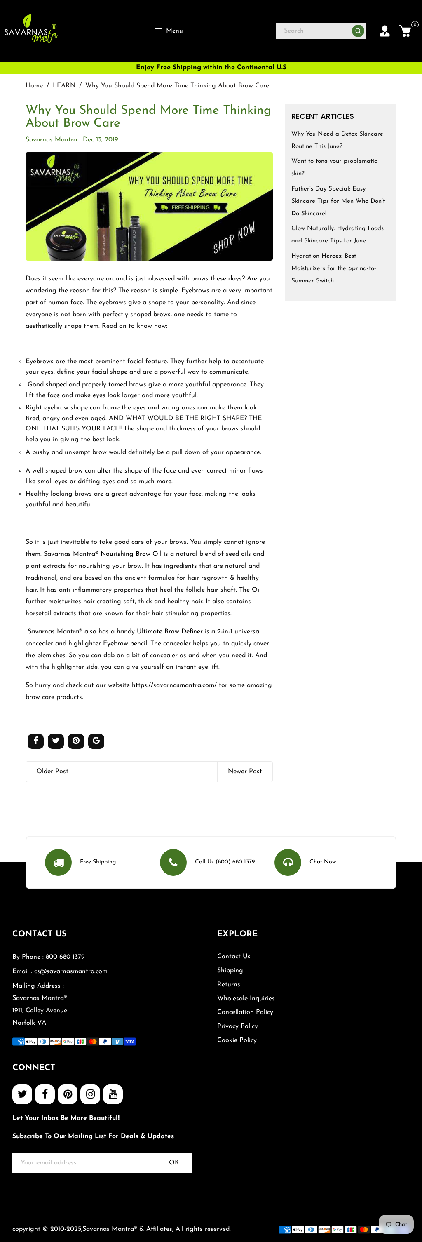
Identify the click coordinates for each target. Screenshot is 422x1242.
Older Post (52, 771)
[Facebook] (45, 1094)
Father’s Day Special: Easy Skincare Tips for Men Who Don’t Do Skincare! (338, 201)
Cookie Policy (237, 1040)
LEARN (64, 85)
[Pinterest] (67, 1094)
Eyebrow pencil (125, 643)
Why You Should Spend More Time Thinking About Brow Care (148, 117)
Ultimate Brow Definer (170, 631)
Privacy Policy (237, 1026)
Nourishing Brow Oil (132, 554)
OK (174, 1163)
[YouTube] (113, 1094)
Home (34, 85)
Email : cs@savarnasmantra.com (60, 971)
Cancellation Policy (245, 1012)
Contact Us (234, 956)
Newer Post (245, 771)
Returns (228, 984)
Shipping (230, 970)
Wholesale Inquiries (246, 998)
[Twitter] (22, 1094)
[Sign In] (385, 30)
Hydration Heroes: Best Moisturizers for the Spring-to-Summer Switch (333, 268)
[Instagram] (90, 1094)
